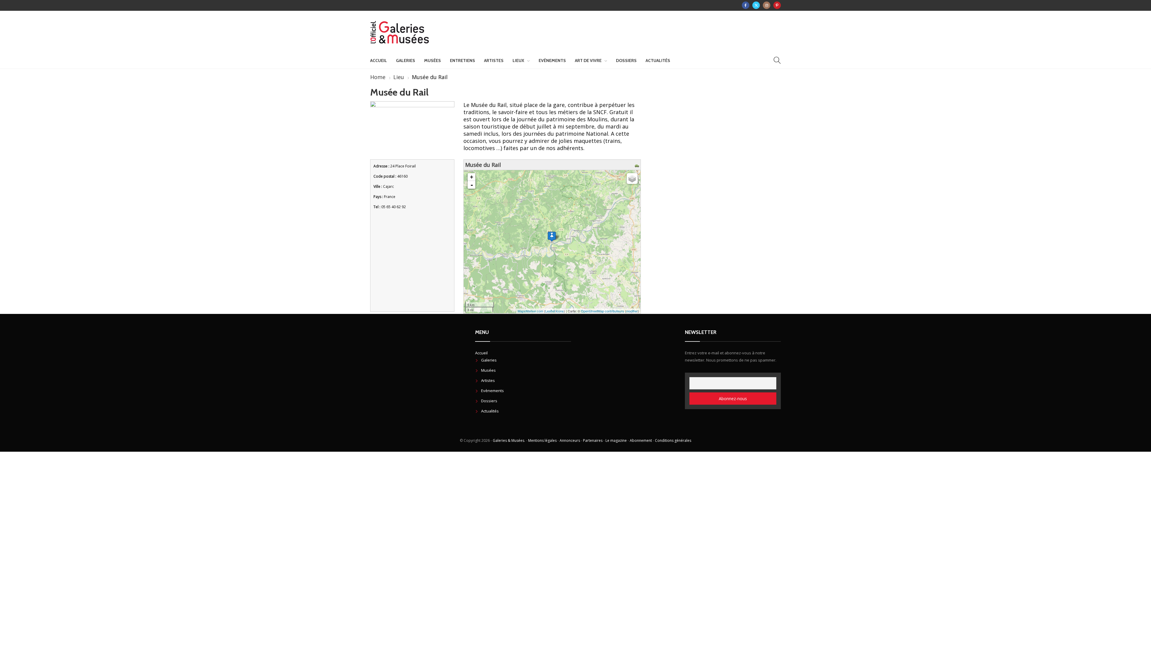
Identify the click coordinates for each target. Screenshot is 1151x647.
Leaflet (550, 311)
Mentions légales (542, 440)
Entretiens (462, 60)
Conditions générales (673, 440)
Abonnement (641, 440)
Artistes (494, 60)
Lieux (518, 60)
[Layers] (632, 178)
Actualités (658, 60)
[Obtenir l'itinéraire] (638, 164)
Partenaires (592, 440)
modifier (632, 311)
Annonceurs (570, 440)
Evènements (552, 60)
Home (377, 77)
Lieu (398, 77)
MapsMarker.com (530, 311)
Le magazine (616, 440)
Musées (432, 60)
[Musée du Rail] (552, 236)
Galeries (405, 60)
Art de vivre (588, 60)
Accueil (378, 60)
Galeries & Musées (508, 440)
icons (560, 311)
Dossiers (626, 60)
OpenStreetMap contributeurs (602, 311)
